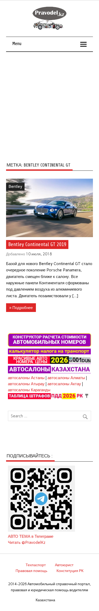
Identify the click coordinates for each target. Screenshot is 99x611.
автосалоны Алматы (66, 377)
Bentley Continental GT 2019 (37, 244)
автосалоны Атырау (26, 384)
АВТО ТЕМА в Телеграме (30, 536)
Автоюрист (64, 565)
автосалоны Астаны (26, 377)
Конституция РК (69, 571)
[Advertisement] (49, 104)
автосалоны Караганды (29, 390)
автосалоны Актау (64, 384)
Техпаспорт (36, 565)
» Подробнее (21, 307)
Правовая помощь (31, 571)
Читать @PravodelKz (26, 542)
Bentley (15, 186)
